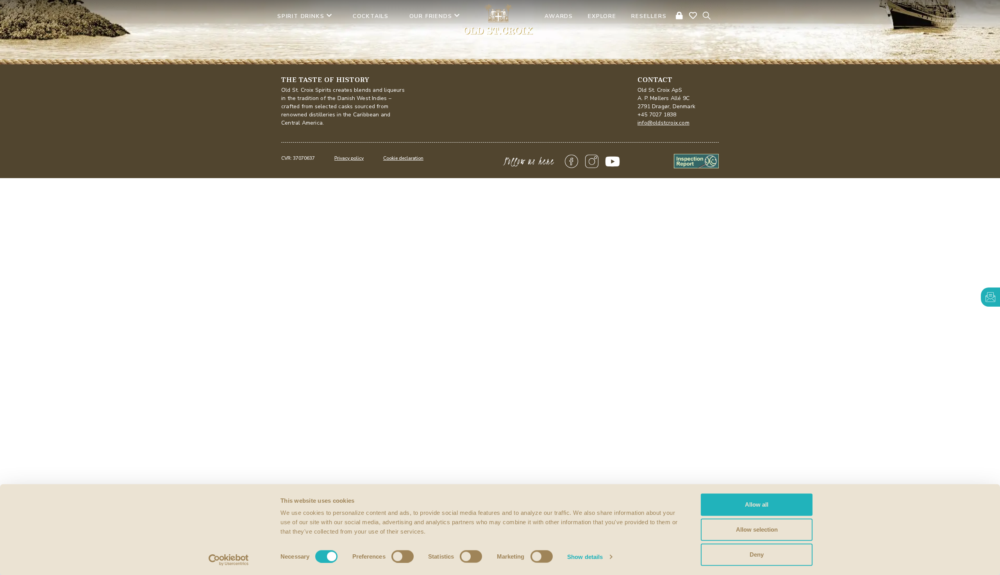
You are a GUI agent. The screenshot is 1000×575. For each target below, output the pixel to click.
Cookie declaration (403, 158)
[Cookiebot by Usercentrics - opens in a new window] (229, 560)
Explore (602, 16)
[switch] (402, 556)
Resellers (648, 16)
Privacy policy (349, 158)
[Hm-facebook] (571, 161)
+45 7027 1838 (657, 114)
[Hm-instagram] (592, 161)
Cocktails (371, 16)
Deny (757, 554)
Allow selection (757, 529)
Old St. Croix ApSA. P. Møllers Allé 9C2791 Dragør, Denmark (666, 98)
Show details (585, 556)
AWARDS (559, 16)
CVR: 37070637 (298, 158)
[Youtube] (612, 161)
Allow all (756, 504)
